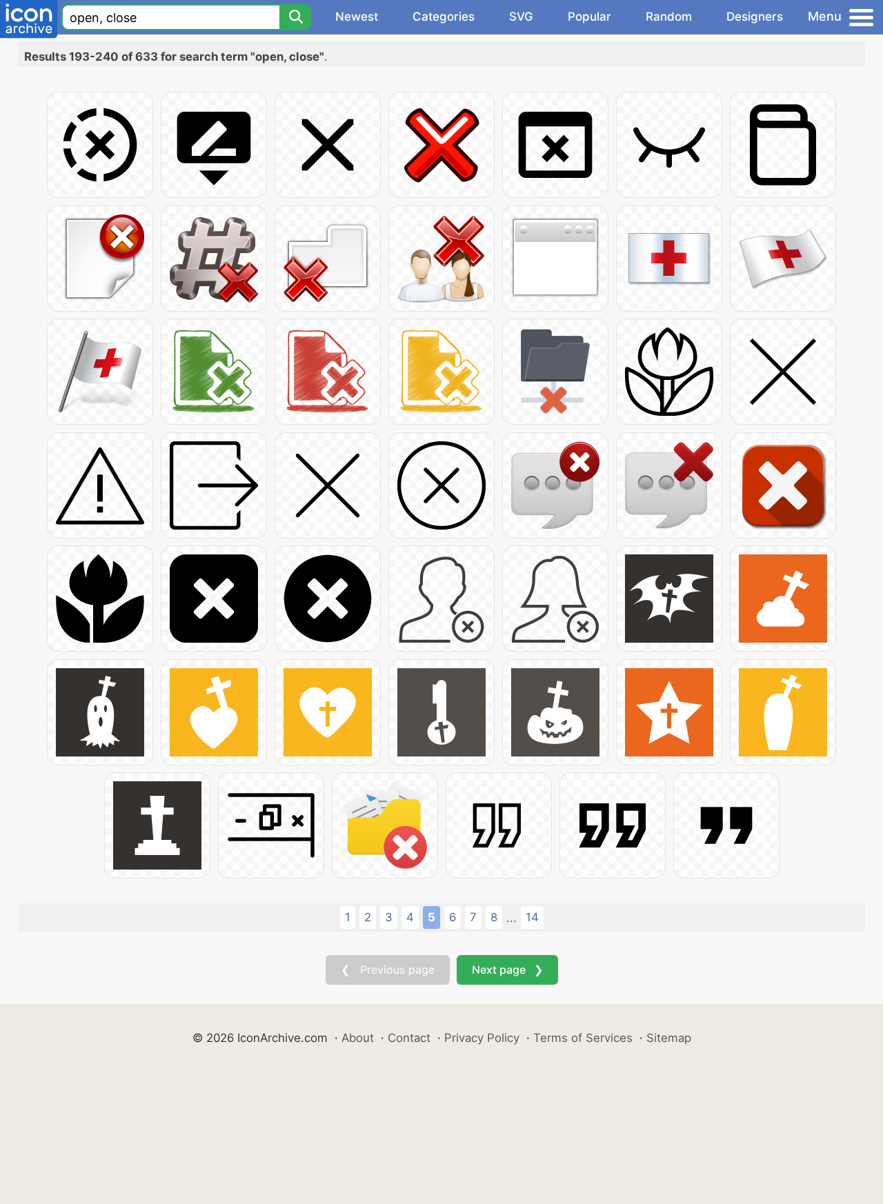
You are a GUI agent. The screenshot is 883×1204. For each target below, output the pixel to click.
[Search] (295, 17)
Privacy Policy (481, 1038)
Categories (444, 16)
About (357, 1038)
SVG (521, 16)
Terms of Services (583, 1038)
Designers (754, 16)
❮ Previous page (388, 969)
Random (669, 16)
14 (532, 917)
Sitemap (668, 1038)
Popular (589, 16)
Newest (356, 16)
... (511, 918)
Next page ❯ (507, 969)
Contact (409, 1038)
